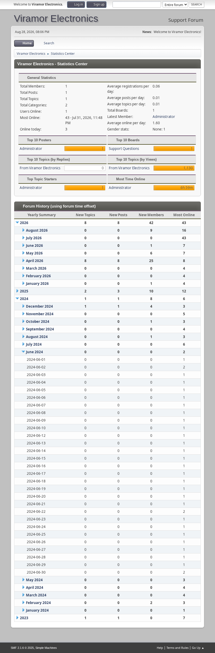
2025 (24, 291)
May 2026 (34, 253)
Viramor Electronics (56, 18)
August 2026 (37, 230)
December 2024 (39, 306)
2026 (24, 222)
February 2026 (38, 276)
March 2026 (36, 268)
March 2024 (36, 595)
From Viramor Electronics (40, 168)
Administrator (164, 116)
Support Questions (124, 148)
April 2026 (34, 260)
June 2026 (34, 245)
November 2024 (39, 314)
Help (160, 648)
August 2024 (37, 336)
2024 (24, 298)
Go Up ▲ (198, 648)
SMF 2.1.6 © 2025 (22, 647)
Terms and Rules (177, 648)
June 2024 (34, 352)
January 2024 (37, 610)
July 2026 (34, 238)
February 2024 (38, 602)
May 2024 (34, 580)
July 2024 (34, 344)
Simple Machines (46, 647)
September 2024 (40, 329)
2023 (24, 618)
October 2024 (37, 321)
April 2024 (34, 587)
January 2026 (37, 283)
